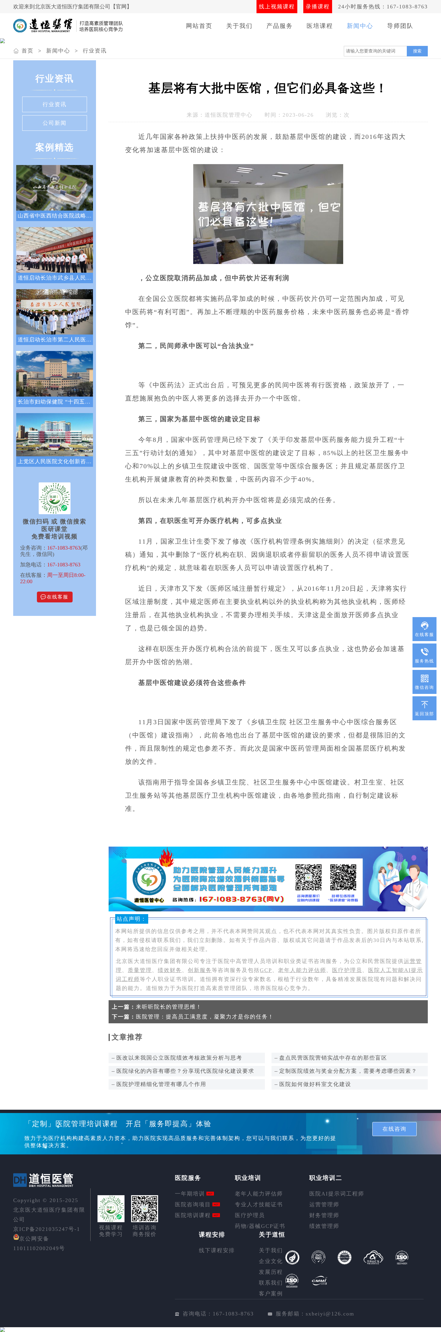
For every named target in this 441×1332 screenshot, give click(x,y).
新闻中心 (360, 25)
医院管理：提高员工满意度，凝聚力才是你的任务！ (205, 1017)
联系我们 (271, 1283)
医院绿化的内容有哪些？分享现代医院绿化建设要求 (185, 1071)
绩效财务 (170, 970)
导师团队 (400, 25)
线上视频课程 (277, 7)
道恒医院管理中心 (229, 115)
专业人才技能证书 (259, 1205)
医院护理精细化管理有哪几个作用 (161, 1084)
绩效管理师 (324, 1226)
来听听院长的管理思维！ (169, 1007)
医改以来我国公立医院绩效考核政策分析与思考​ (179, 1058)
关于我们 (239, 25)
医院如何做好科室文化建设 (315, 1084)
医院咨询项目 (193, 1205)
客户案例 (271, 1294)
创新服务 (200, 970)
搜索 (417, 51)
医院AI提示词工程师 (336, 1194)
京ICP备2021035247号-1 (46, 1229)
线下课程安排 (217, 1250)
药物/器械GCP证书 (260, 1226)
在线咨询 (394, 1129)
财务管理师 (324, 1215)
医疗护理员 (347, 970)
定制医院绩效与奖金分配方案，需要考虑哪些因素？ (348, 1071)
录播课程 (318, 7)
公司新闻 (55, 123)
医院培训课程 (193, 1215)
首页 (28, 51)
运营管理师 (324, 1205)
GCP (266, 970)
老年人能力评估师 (302, 970)
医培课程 (320, 25)
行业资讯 (95, 51)
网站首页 (199, 25)
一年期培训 (190, 1194)
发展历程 (271, 1272)
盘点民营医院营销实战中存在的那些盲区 (333, 1058)
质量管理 (140, 970)
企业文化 (271, 1261)
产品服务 (279, 25)
